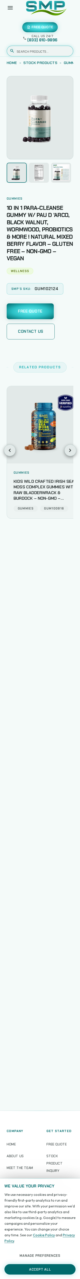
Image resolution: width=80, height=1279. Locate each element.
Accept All (40, 1269)
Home (12, 62)
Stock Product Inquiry (54, 1163)
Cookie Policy (44, 1235)
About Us (15, 1156)
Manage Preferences (40, 1255)
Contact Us (30, 331)
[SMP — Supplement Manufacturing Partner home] (46, 8)
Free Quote (30, 311)
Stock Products (40, 62)
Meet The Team (20, 1168)
